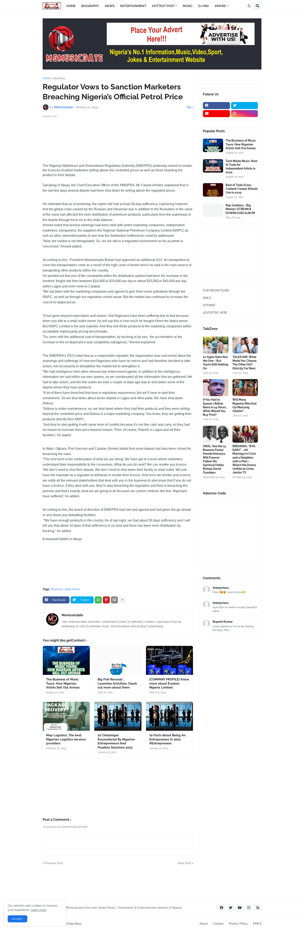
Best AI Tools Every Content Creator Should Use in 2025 (241, 188)
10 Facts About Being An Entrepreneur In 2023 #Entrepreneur (167, 739)
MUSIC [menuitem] (188, 6)
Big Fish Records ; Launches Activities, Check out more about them (117, 683)
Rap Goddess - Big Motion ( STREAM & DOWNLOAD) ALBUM (240, 209)
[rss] (257, 907)
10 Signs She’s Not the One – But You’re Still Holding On (215, 362)
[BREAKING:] (245, 434)
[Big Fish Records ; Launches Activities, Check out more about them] (117, 660)
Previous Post (54, 863)
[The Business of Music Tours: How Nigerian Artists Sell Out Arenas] (66, 660)
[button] (249, 6)
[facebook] (216, 105)
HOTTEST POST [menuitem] (163, 6)
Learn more (38, 910)
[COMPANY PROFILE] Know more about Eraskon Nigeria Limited (169, 683)
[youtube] (216, 113)
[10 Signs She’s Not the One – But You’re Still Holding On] (215, 344)
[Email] (114, 599)
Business (59, 78)
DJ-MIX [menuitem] (203, 6)
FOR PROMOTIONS (216, 290)
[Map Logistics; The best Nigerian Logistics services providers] (66, 716)
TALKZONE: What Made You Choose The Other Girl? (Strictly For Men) (244, 362)
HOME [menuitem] (70, 6)
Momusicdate (72, 615)
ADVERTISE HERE (215, 312)
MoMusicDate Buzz (68, 923)
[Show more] (122, 599)
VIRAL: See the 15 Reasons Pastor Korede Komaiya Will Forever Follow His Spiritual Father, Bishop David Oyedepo (214, 459)
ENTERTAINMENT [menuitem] (133, 6)
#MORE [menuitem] (220, 6)
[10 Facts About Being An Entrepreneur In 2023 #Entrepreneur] (169, 716)
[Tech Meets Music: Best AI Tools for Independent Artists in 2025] (213, 166)
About (204, 923)
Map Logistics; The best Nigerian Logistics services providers (66, 739)
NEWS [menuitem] (109, 6)
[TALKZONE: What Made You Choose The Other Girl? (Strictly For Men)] (245, 344)
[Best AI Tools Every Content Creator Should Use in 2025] (213, 190)
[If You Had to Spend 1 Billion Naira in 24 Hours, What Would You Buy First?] (215, 387)
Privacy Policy (238, 923)
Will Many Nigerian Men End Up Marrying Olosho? (244, 405)
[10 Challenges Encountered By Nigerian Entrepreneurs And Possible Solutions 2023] (117, 716)
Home (47, 78)
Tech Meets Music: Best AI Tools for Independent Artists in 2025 (241, 166)
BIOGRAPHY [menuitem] (90, 6)
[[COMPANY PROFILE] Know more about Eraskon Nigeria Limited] (169, 660)
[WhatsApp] (98, 599)
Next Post (184, 863)
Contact (218, 923)
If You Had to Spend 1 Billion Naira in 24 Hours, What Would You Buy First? (215, 407)
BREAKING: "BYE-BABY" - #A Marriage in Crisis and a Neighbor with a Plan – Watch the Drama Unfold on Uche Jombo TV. (244, 459)
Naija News (72, 589)
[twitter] (244, 105)
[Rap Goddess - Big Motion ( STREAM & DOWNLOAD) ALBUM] (213, 210)
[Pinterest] (106, 599)
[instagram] (244, 113)
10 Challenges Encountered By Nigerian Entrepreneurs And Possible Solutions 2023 (116, 741)
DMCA (207, 298)
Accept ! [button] (17, 918)
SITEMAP (209, 305)
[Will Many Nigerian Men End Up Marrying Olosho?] (245, 387)
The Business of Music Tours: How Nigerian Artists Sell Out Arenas (63, 683)
